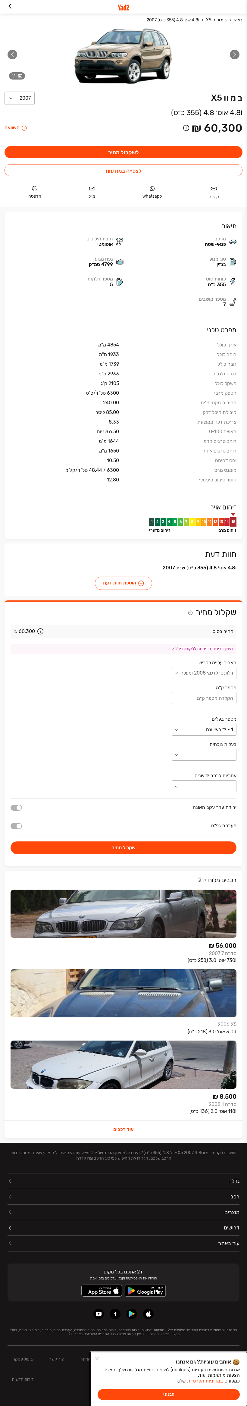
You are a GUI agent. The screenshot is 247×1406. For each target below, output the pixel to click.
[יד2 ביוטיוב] (98, 1314)
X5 (208, 20)
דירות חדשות (23, 1379)
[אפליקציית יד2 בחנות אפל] (148, 1314)
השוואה (12, 127)
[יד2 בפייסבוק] (115, 1314)
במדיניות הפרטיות (205, 1381)
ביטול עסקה (22, 1359)
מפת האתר (89, 1359)
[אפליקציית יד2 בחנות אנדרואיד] (132, 1314)
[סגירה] (97, 1359)
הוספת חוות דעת (119, 583)
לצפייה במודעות (123, 171)
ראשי (238, 20)
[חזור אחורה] (10, 7)
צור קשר (56, 1359)
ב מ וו (222, 20)
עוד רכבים (123, 1129)
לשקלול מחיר (123, 152)
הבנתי (168, 1394)
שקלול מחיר (124, 847)
